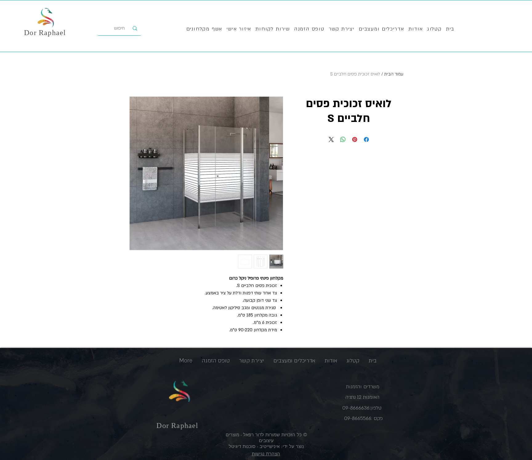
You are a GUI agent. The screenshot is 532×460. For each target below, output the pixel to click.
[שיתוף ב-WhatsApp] (343, 139)
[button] (273, 29)
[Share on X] (331, 139)
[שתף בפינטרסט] (354, 139)
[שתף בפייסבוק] (366, 139)
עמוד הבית (393, 74)
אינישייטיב (269, 446)
